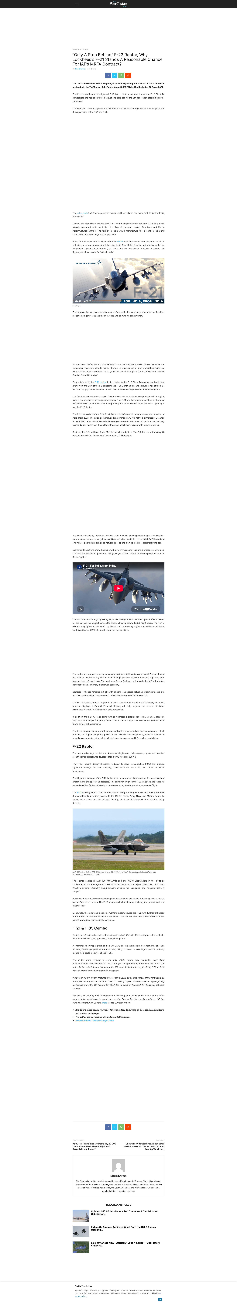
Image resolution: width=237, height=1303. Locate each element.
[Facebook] (108, 75)
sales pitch (82, 213)
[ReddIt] (128, 75)
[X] (114, 75)
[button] (77, 4)
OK (160, 1299)
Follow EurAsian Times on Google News (94, 1020)
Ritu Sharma (80, 69)
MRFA (120, 241)
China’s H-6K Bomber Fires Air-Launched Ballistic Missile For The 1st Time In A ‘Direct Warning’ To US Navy (144, 1146)
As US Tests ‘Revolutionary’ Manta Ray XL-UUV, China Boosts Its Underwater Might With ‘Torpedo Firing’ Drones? (94, 1146)
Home (75, 49)
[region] (118, 29)
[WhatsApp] (121, 75)
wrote (104, 1002)
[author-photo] (118, 1172)
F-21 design (100, 382)
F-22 (79, 792)
